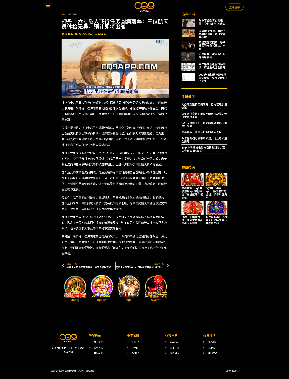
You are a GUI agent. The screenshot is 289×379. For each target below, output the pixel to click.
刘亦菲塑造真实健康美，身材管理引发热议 (212, 22)
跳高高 (75, 300)
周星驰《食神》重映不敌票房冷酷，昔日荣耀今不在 (212, 34)
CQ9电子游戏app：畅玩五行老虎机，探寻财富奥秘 (216, 193)
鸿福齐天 (156, 300)
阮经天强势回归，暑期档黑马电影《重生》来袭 (212, 45)
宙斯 (129, 300)
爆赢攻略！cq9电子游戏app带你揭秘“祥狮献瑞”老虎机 (192, 193)
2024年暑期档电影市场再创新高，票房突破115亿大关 (213, 78)
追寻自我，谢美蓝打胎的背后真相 (212, 55)
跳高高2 (102, 300)
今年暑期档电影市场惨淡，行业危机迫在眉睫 (212, 65)
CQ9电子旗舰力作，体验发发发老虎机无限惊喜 (192, 220)
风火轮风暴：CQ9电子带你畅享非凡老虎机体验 (216, 220)
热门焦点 (69, 33)
